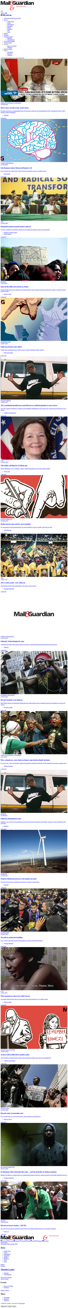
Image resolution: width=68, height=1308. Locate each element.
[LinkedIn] (4, 15)
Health (5, 1257)
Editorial (6, 1273)
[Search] (6, 13)
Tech (5, 1260)
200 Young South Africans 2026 (9, 1244)
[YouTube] (10, 15)
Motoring (6, 1258)
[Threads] (5, 15)
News (3, 1247)
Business (3, 1266)
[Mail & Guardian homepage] (34, 6)
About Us (6, 1300)
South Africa (7, 1251)
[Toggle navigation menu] (2, 11)
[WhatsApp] (9, 15)
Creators (5, 1242)
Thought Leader (8, 1269)
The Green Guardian (6, 1277)
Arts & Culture (4, 1279)
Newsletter (7, 1297)
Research (6, 1299)
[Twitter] (8, 15)
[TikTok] (6, 15)
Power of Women (8, 1286)
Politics (2, 1264)
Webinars (6, 1287)
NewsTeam (22, 1303)
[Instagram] (2, 15)
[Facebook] (1, 15)
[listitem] (4, 1241)
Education (6, 1255)
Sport (5, 1261)
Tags (2, 1242)
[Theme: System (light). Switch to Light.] (3, 14)
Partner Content (5, 1290)
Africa (5, 1252)
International (7, 1254)
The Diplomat (7, 1274)
